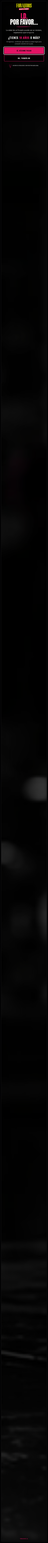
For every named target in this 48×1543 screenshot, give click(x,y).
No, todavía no (24, 58)
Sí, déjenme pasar (24, 50)
